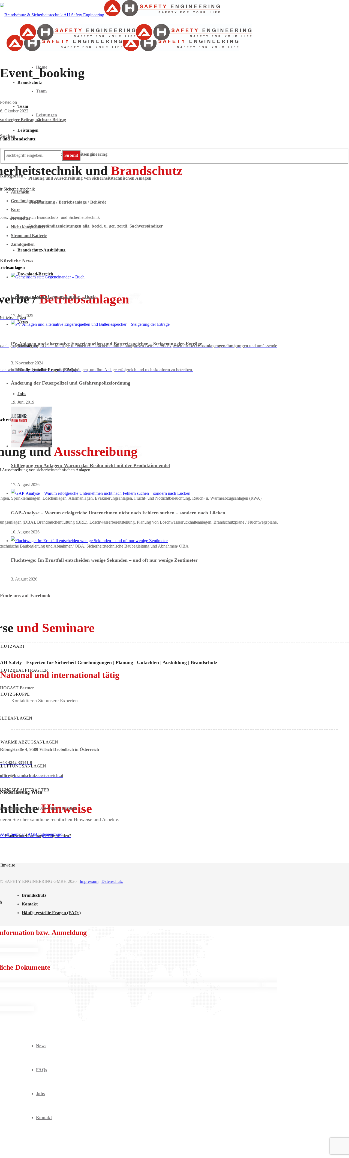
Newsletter (21, 218)
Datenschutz (112, 881)
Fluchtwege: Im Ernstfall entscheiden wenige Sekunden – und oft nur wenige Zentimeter (104, 560)
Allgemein (20, 192)
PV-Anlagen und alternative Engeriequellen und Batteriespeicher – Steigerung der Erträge (106, 343)
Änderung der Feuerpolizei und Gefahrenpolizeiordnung (70, 383)
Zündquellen (23, 244)
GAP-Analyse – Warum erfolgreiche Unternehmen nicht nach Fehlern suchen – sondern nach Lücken (118, 512)
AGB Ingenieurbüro (45, 834)
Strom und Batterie (29, 235)
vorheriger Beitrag (17, 119)
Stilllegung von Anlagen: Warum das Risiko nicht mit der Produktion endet (90, 465)
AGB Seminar (12, 834)
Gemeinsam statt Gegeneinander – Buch (53, 296)
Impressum (89, 881)
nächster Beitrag (50, 119)
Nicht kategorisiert (28, 227)
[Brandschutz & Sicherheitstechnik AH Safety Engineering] (110, 15)
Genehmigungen (26, 200)
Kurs (15, 209)
